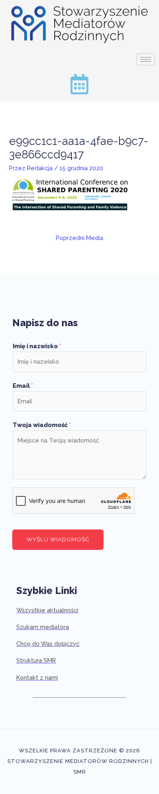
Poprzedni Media (79, 237)
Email (23, 385)
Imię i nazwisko (37, 346)
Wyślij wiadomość (57, 539)
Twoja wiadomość (42, 424)
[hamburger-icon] (146, 59)
